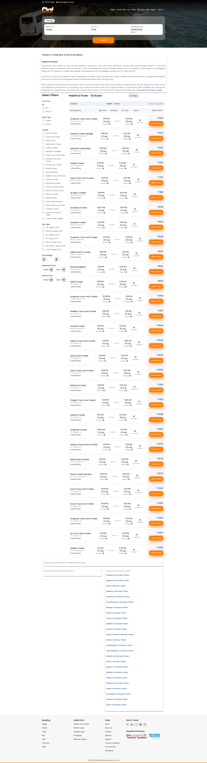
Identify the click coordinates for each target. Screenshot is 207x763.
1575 (160, 458)
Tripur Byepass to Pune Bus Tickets (120, 651)
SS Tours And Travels (53, 165)
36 (135, 194)
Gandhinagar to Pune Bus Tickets (119, 645)
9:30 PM (100, 414)
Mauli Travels (51, 140)
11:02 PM (106, 237)
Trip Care (140, 10)
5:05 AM (123, 207)
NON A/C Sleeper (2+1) (54, 231)
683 (161, 162)
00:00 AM (101, 207)
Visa (128, 10)
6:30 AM (122, 163)
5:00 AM (128, 118)
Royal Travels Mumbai (54, 201)
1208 (160, 414)
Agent (153, 10)
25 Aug (129, 121)
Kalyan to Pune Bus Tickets (116, 678)
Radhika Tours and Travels (55, 176)
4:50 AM (125, 148)
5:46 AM (122, 548)
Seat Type (46, 117)
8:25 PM (100, 385)
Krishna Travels (51, 133)
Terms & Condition (112, 743)
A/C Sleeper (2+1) (52, 227)
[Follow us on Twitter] (136, 724)
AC (43, 104)
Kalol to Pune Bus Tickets (116, 661)
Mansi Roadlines (52, 172)
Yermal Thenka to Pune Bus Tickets (120, 634)
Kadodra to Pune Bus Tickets (117, 656)
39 (138, 179)
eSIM (147, 10)
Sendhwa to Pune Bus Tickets (117, 575)
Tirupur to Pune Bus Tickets (116, 618)
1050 (160, 369)
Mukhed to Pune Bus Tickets (117, 672)
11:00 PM (103, 252)
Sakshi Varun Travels (53, 144)
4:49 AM (128, 237)
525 (161, 118)
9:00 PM (103, 474)
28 (138, 372)
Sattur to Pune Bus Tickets (116, 705)
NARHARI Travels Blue (53, 151)
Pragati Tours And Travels (55, 155)
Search (103, 40)
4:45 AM (125, 533)
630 (161, 147)
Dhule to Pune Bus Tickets (116, 640)
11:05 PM (102, 459)
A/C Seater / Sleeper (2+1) (56, 246)
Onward (73, 103)
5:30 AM (124, 355)
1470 (160, 443)
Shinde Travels (51, 168)
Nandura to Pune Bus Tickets (117, 683)
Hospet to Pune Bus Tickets (117, 699)
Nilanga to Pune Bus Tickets (117, 607)
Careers (108, 732)
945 (161, 295)
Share (135, 96)
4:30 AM (125, 252)
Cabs (134, 10)
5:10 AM (124, 429)
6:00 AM (127, 178)
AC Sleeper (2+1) (52, 238)
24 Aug (106, 121)
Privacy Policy (110, 747)
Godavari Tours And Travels (53, 160)
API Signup (78, 735)
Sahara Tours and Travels (55, 205)
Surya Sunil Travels (53, 137)
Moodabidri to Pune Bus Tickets (118, 694)
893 (161, 281)
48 (137, 475)
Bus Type (46, 224)
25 (140, 238)
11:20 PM (105, 340)
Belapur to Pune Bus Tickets (117, 667)
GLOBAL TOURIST (52, 148)
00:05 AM (101, 429)
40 (138, 135)
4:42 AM (126, 133)
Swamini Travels (52, 179)
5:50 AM (128, 400)
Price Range (47, 255)
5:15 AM (123, 326)
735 (161, 177)
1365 (160, 429)
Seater (48, 124)
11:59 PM (103, 148)
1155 (161, 399)
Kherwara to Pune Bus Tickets (117, 597)
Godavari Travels (52, 209)
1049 (160, 325)
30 (137, 253)
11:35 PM (103, 533)
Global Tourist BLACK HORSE (53, 214)
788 (161, 192)
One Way (49, 21)
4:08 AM (128, 296)
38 (137, 150)
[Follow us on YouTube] (140, 724)
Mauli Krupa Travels (53, 183)
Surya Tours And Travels (55, 187)
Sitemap (108, 735)
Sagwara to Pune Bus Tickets (117, 580)
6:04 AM (123, 192)
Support (108, 739)
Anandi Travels (51, 198)
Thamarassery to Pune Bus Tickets (119, 602)
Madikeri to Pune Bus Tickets (117, 624)
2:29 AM (123, 385)
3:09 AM (125, 474)
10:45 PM (104, 489)
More (160, 10)
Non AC (48, 111)
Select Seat (156, 123)
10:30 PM (100, 222)
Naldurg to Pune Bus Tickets (117, 591)
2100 (160, 488)
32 (134, 164)
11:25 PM (100, 326)
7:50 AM (122, 281)
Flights (112, 10)
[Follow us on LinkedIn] (131, 724)
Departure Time (49, 265)
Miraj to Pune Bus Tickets (115, 586)
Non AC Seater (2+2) (53, 242)
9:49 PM (101, 192)
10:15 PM (106, 444)
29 (140, 120)
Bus (124, 10)
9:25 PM (100, 163)
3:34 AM (122, 414)
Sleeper (48, 120)
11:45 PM (104, 133)
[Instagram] (144, 724)
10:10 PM (106, 118)
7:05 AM (128, 311)
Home (107, 724)
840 (161, 221)
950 (161, 310)
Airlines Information (81, 724)
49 (140, 520)
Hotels (119, 10)
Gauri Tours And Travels (55, 190)
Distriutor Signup (80, 739)
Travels (45, 130)
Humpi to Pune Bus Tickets (116, 629)
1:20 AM (100, 548)
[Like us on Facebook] (127, 724)
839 (161, 206)
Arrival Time (47, 275)
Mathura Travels (52, 194)
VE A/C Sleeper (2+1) (53, 249)
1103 (161, 384)
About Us (108, 728)
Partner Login (79, 728)
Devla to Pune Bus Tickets (116, 613)
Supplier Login (79, 732)
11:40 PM (104, 178)
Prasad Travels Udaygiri (54, 218)
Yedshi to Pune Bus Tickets (116, 688)
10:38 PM (106, 296)
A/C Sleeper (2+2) (52, 235)
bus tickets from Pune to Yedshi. (149, 90)
